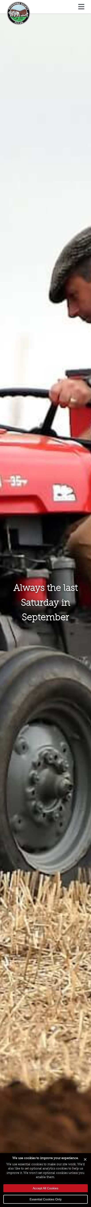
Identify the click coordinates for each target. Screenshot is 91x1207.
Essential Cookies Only (46, 1199)
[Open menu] (81, 7)
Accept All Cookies (45, 1188)
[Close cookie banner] (85, 1159)
